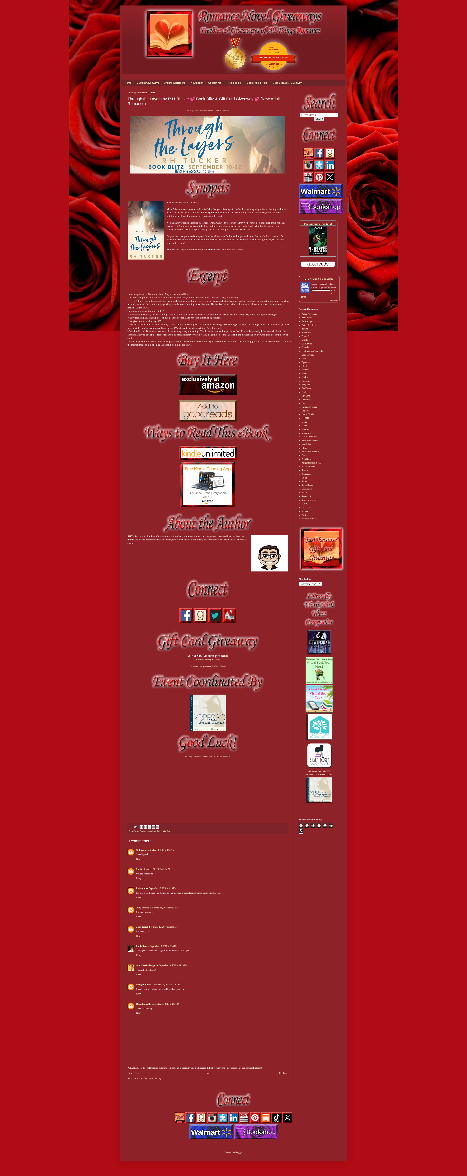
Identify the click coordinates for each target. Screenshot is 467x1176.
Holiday (305, 410)
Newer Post (133, 1073)
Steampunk (306, 496)
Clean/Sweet (307, 343)
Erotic (304, 373)
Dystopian (306, 362)
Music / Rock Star (309, 436)
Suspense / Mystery (310, 500)
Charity (305, 340)
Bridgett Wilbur (143, 984)
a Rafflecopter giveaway (208, 659)
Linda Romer (142, 946)
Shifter (304, 481)
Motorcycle (306, 433)
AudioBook (307, 317)
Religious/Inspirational (311, 463)
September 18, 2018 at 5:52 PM (164, 907)
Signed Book (307, 485)
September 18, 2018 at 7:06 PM (163, 927)
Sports (304, 492)
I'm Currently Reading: (318, 223)
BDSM (305, 328)
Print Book (306, 459)
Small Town (307, 489)
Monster (305, 429)
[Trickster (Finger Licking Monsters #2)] (318, 254)
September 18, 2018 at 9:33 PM (163, 946)
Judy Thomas (142, 907)
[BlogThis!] (145, 827)
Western (305, 515)
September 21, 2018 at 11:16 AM (166, 984)
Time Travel (307, 507)
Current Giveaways (148, 82)
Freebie (305, 392)
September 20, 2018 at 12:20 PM (173, 965)
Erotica (305, 377)
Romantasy (306, 474)
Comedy (305, 347)
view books (333, 300)
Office (304, 448)
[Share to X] (149, 827)
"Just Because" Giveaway (287, 82)
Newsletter (197, 82)
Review (305, 470)
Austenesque (307, 321)
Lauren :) (315, 283)
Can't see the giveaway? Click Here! (208, 666)
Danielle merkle (143, 1004)
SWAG (305, 503)
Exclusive (306, 381)
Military (305, 425)
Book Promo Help (257, 82)
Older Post (282, 1073)
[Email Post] (135, 827)
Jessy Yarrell (142, 927)
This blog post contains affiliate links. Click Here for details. (207, 111)
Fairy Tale (306, 384)
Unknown (141, 850)
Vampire (305, 511)
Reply (138, 859)
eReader (305, 369)
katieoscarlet (142, 888)
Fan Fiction (306, 388)
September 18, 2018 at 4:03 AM (161, 850)
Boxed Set (306, 336)
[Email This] (141, 827)
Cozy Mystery (308, 355)
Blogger (238, 1152)
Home (128, 82)
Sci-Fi (304, 478)
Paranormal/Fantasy (310, 451)
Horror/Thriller (308, 414)
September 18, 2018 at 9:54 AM (157, 869)
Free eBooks (234, 82)
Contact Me (214, 82)
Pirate (304, 455)
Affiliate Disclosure (174, 82)
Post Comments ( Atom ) (150, 1078)
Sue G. (139, 869)
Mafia (304, 422)
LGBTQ (305, 418)
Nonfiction (306, 444)
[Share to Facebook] (153, 827)
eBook (304, 366)
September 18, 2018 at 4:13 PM (162, 888)
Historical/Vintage (309, 407)
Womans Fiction (309, 518)
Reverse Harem (308, 466)
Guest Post (306, 399)
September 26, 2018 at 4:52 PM (165, 1004)
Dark (304, 358)
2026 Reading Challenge (319, 278)
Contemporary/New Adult (151, 831)
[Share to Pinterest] (157, 827)
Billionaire (306, 332)
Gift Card (167, 831)
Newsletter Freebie (310, 440)
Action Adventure (309, 314)
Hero (304, 403)
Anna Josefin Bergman (147, 965)
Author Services (309, 325)
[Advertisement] (208, 787)
